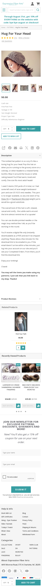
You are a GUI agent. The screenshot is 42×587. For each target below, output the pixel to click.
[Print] (21, 147)
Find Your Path (21, 334)
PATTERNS (33, 548)
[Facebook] (9, 147)
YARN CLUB (33, 545)
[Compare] (18, 406)
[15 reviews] (7, 37)
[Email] (15, 147)
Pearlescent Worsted (20, 199)
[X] (26, 147)
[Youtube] (27, 571)
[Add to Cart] (23, 347)
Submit (21, 489)
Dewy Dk (5, 199)
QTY (4, 129)
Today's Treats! (7, 527)
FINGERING (5, 555)
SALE (3, 548)
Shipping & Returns (29, 527)
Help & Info (7, 508)
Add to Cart (28, 128)
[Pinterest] (37, 147)
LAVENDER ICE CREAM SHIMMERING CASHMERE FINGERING (11, 387)
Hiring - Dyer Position (9, 520)
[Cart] (38, 3)
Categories (7, 540)
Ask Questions (7, 41)
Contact (25, 517)
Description (6, 155)
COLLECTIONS (6, 545)
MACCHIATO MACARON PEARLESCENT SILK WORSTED (31, 387)
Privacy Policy (27, 520)
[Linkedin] (32, 147)
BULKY (17, 555)
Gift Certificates (7, 517)
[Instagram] (15, 571)
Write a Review (24, 38)
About (3, 534)
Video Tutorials (6, 524)
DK (16, 548)
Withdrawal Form (28, 534)
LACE (3, 552)
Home (3, 27)
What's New (5, 531)
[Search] (38, 10)
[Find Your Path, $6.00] (21, 321)
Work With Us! (6, 513)
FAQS (24, 524)
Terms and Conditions (30, 531)
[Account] (32, 3)
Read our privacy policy (25, 497)
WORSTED (19, 552)
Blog (24, 513)
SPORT (17, 545)
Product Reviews (8, 299)
